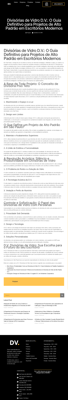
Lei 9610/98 (47, 373)
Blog (27, 5)
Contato (37, 2)
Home (16, 2)
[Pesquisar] (62, 295)
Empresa (22, 2)
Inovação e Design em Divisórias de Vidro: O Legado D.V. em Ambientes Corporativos (30, 273)
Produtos (30, 2)
